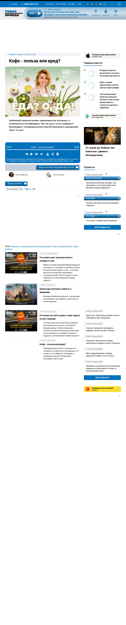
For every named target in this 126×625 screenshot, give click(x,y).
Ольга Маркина (22, 175)
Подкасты (96, 15)
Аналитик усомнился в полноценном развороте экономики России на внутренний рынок (103, 368)
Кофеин (8, 249)
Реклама (71, 4)
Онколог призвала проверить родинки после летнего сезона (100, 329)
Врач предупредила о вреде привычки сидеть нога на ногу (100, 354)
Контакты (50, 4)
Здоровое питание (29, 246)
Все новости (102, 377)
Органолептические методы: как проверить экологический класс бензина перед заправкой (65, 15)
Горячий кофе (65, 246)
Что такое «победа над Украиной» (101, 220)
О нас (79, 4)
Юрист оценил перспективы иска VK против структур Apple (109, 85)
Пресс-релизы (60, 4)
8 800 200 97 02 (31, 4)
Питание (15, 246)
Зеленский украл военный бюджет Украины (102, 204)
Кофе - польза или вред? (34, 60)
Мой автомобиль (54, 9)
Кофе (75, 246)
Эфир (116, 15)
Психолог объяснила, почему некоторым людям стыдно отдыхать (103, 342)
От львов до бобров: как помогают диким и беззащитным (100, 151)
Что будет (90, 198)
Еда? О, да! (31, 54)
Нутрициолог (45, 246)
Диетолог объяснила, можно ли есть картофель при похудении (103, 316)
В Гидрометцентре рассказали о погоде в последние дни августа (110, 73)
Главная (12, 54)
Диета (55, 246)
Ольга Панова (58, 175)
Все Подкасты (102, 227)
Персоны (105, 15)
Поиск (111, 4)
